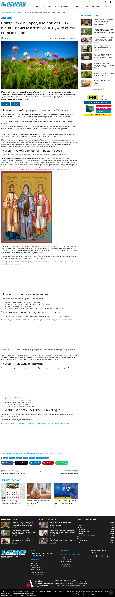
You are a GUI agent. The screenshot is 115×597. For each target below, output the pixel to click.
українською (74, 38)
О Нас (33, 551)
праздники (19, 458)
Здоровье (80, 6)
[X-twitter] (102, 556)
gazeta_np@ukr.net (65, 566)
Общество (90, 6)
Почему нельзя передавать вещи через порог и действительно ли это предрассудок (39, 502)
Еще (110, 6)
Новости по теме (11, 479)
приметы (25, 458)
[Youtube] (113, 2)
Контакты (94, 2)
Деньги (72, 594)
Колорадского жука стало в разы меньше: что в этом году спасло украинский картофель (104, 73)
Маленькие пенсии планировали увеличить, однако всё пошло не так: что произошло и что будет (35, 423)
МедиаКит (64, 551)
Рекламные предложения (70, 554)
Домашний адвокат (103, 591)
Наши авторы (81, 2)
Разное (14, 12)
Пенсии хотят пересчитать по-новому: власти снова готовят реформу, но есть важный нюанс (62, 532)
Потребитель (78, 594)
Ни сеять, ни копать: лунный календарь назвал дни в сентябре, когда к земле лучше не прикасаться (103, 56)
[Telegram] (96, 556)
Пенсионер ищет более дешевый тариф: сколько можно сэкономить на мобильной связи (62, 524)
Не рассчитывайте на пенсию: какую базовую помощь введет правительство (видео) (31, 453)
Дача (72, 6)
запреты (6, 458)
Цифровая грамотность (104, 593)
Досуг (75, 593)
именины (12, 458)
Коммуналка (63, 6)
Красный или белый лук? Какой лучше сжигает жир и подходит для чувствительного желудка (104, 39)
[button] (7, 463)
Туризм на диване (64, 594)
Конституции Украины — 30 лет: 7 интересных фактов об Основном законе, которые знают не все (65, 502)
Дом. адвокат (101, 6)
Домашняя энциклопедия (66, 593)
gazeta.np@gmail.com (37, 574)
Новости (35, 6)
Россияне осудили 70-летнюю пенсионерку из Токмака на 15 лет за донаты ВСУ (103, 47)
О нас (88, 2)
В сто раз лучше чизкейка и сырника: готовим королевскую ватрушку (104, 81)
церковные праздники (42, 458)
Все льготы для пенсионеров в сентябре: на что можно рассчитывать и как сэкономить (104, 30)
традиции (32, 458)
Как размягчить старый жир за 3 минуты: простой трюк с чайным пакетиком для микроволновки (103, 22)
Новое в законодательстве (90, 593)
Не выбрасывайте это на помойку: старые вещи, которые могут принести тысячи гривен (62, 540)
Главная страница (6, 12)
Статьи (89, 594)
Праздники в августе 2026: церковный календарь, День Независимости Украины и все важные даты (11, 503)
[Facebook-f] (110, 2)
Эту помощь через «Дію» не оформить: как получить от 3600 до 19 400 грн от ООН (104, 65)
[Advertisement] (39, 278)
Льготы (80, 593)
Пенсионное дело (48, 6)
